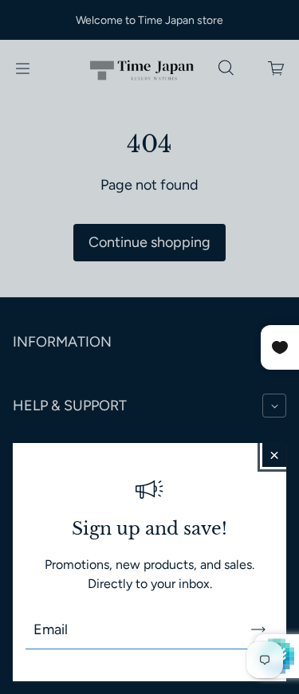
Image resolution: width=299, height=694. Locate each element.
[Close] (274, 455)
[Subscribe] (258, 629)
